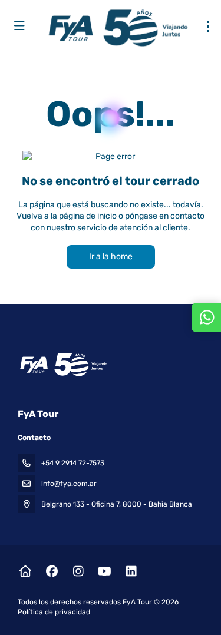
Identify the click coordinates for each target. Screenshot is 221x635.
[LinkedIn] (131, 571)
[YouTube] (104, 571)
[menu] (208, 26)
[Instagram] (78, 571)
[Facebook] (51, 571)
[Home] (25, 571)
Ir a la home (111, 257)
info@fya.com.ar (69, 483)
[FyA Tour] (63, 364)
